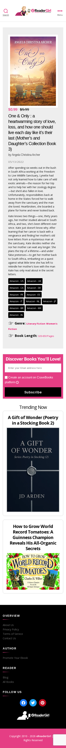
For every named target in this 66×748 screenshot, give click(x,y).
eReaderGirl (43, 736)
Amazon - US (17, 281)
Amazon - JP (49, 301)
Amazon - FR (16, 294)
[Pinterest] (42, 702)
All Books (8, 682)
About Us (8, 625)
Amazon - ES (33, 294)
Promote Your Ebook (15, 658)
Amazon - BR (16, 308)
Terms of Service (13, 634)
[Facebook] (23, 702)
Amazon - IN (16, 315)
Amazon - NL (33, 301)
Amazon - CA (16, 287)
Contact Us (9, 638)
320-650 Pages (46, 336)
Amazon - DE (34, 287)
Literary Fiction (35, 323)
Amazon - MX (34, 308)
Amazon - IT (16, 301)
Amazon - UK (34, 281)
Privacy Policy (11, 629)
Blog (5, 677)
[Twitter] (33, 702)
